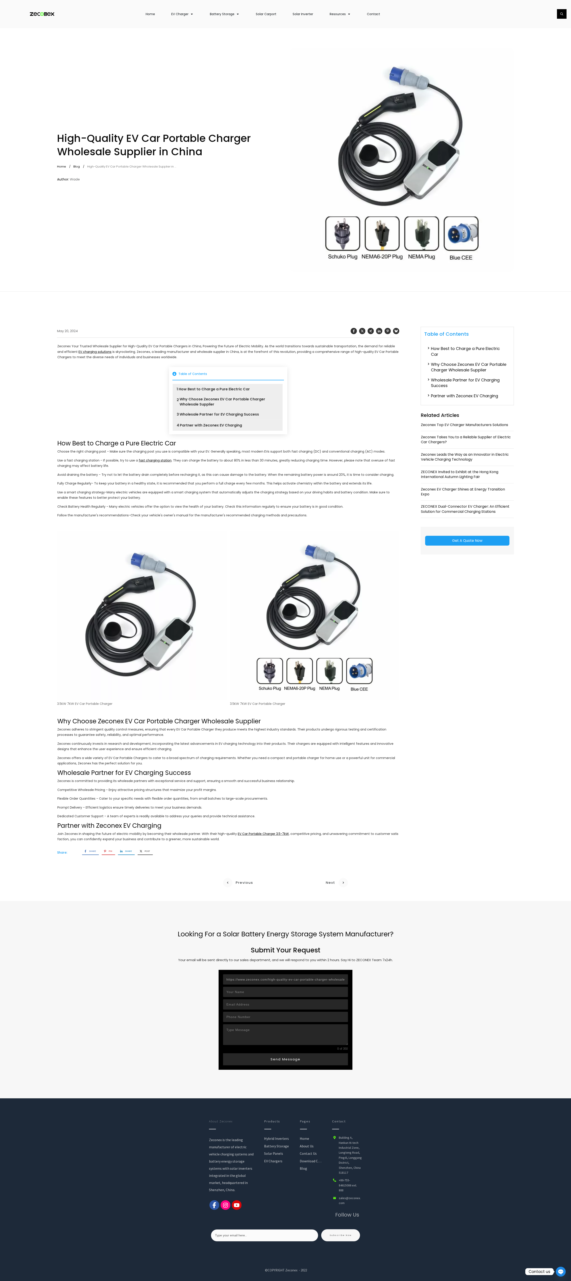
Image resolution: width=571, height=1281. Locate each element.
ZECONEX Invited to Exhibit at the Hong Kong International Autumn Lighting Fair (459, 474)
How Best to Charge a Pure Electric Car (214, 389)
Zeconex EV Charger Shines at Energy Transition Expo (463, 492)
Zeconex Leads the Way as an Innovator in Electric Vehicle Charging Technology (465, 457)
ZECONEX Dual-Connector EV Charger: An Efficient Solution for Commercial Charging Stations (465, 509)
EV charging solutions (95, 352)
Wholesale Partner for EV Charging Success (219, 414)
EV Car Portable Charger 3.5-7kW (263, 834)
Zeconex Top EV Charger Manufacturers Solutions (464, 424)
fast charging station (155, 460)
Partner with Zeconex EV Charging (211, 425)
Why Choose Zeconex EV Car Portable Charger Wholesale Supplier (222, 402)
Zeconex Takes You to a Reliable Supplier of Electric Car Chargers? (466, 440)
